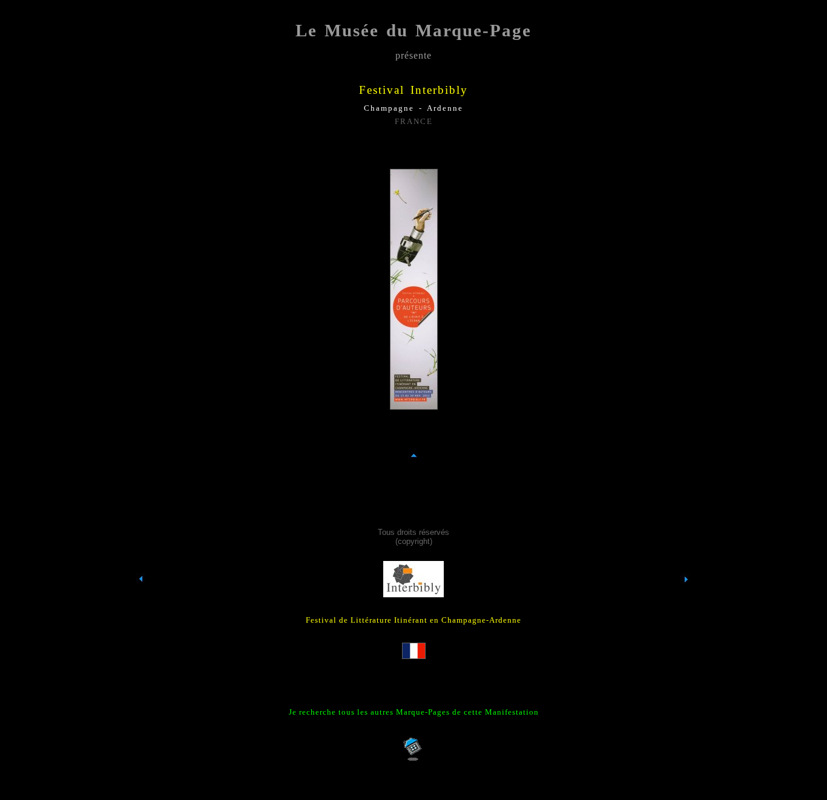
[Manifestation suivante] (686, 601)
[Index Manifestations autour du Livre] (141, 601)
